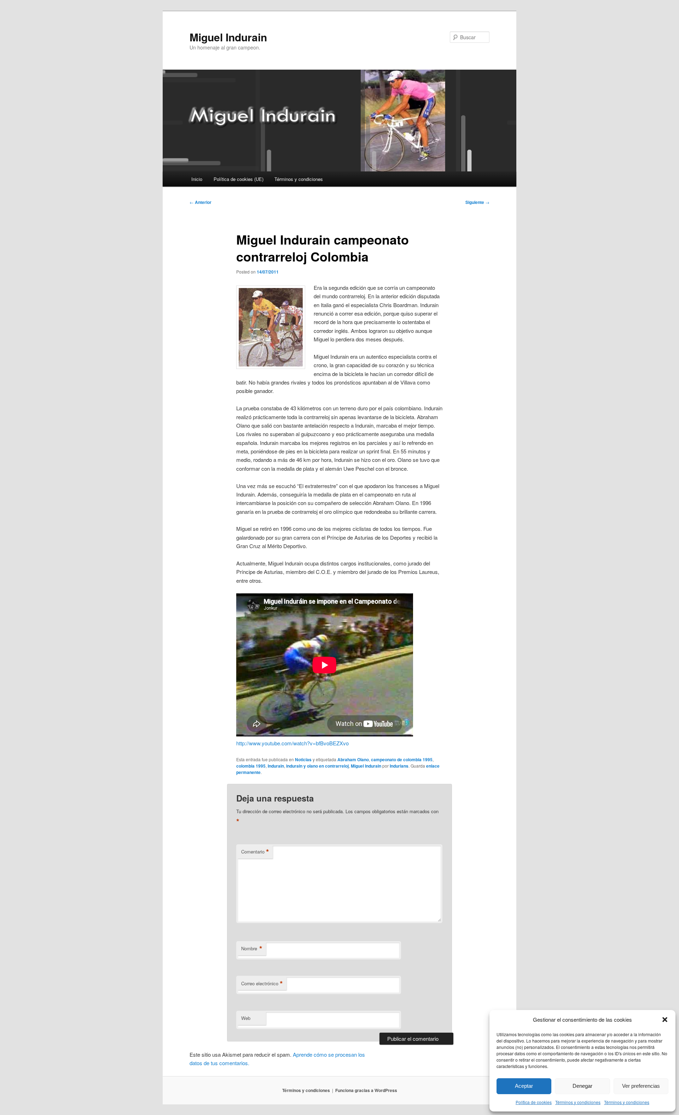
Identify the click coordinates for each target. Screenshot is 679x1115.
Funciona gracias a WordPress (366, 1090)
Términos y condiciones (577, 1102)
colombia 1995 (251, 766)
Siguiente (477, 202)
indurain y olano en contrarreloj (317, 766)
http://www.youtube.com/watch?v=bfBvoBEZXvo (292, 743)
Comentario (255, 851)
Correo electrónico (262, 983)
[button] (664, 1019)
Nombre (251, 948)
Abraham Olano (353, 759)
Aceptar (524, 1086)
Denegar (582, 1086)
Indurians (399, 766)
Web (245, 1018)
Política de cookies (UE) (238, 179)
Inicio (196, 179)
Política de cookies (534, 1102)
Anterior (200, 202)
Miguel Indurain (228, 37)
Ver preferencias (641, 1086)
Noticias (303, 759)
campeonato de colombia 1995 (402, 759)
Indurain (276, 766)
